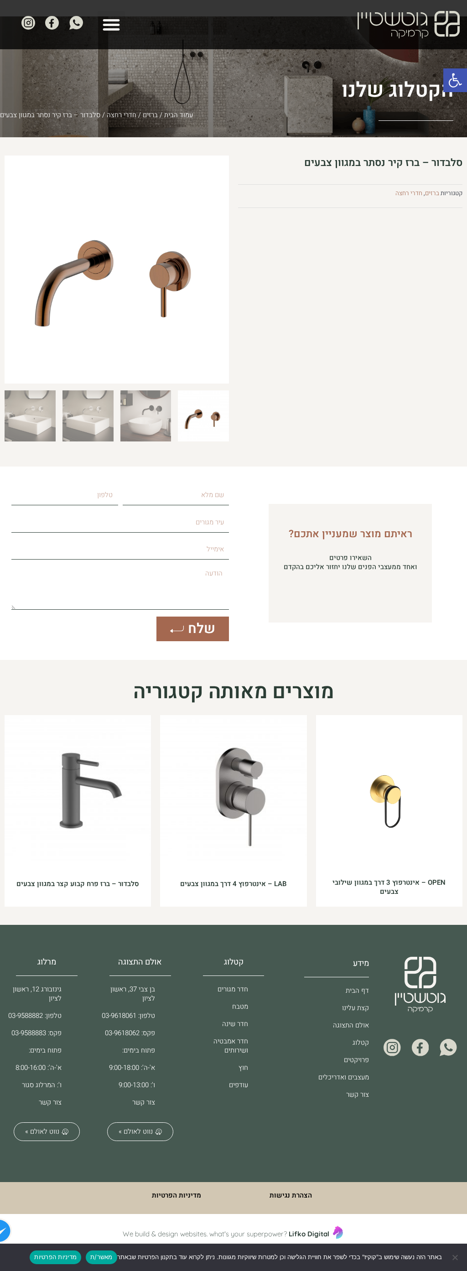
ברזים (150, 115)
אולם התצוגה (351, 1025)
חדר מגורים (233, 989)
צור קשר (357, 1094)
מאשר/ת (101, 1257)
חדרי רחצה (121, 115)
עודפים (238, 1085)
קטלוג (361, 1043)
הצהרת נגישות (291, 1195)
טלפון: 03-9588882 (35, 1016)
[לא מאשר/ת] (455, 1257)
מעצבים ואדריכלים (343, 1077)
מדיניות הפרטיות (176, 1195)
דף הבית (357, 991)
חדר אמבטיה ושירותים (230, 1045)
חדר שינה (235, 1024)
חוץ (243, 1068)
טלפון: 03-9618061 (128, 1016)
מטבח (240, 1006)
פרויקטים (356, 1060)
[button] (455, 80)
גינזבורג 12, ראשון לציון (37, 993)
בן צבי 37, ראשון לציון (132, 993)
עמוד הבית (178, 115)
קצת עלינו (355, 1008)
